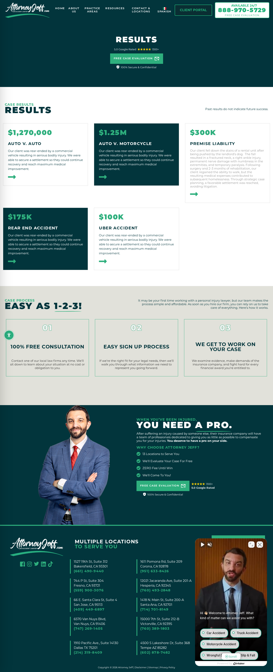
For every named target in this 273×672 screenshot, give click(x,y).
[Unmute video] (202, 544)
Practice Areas (92, 10)
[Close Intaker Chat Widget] (260, 544)
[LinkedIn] (43, 564)
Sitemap (153, 667)
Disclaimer (140, 667)
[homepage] (27, 10)
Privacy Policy (167, 667)
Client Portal (193, 10)
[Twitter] (36, 563)
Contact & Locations (141, 10)
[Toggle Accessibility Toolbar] (6, 332)
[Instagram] (29, 564)
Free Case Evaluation (133, 58)
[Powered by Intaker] (239, 663)
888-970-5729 (242, 11)
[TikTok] (50, 564)
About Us (74, 10)
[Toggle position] (251, 544)
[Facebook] (22, 564)
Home (60, 8)
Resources (115, 8)
